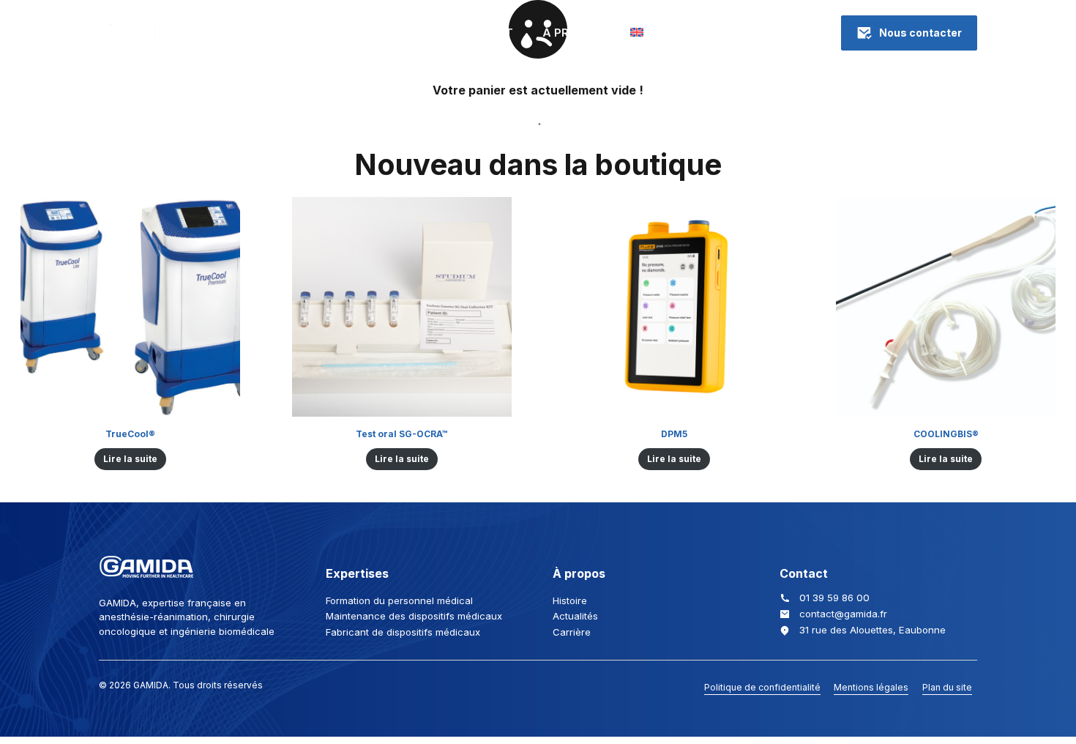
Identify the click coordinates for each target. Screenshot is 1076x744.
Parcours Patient (456, 33)
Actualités (575, 616)
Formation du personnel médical (399, 600)
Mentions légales (871, 687)
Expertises (249, 33)
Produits (341, 33)
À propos (571, 33)
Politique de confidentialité (762, 687)
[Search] (760, 32)
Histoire (570, 600)
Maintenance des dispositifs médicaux (414, 616)
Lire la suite (130, 458)
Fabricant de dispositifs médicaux (403, 632)
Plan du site (947, 687)
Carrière (572, 632)
